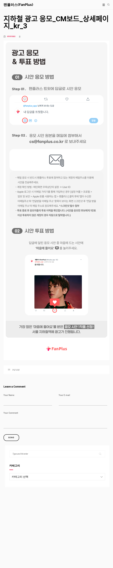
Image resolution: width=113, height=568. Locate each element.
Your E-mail (64, 395)
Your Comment (11, 413)
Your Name (9, 395)
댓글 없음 (16, 370)
